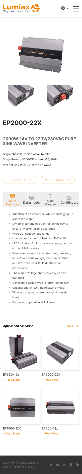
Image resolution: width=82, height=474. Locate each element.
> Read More (11, 379)
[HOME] (21, 8)
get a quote (18, 180)
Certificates (69, 202)
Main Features (12, 202)
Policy (30, 466)
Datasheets (31, 202)
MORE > (73, 326)
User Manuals (59, 180)
